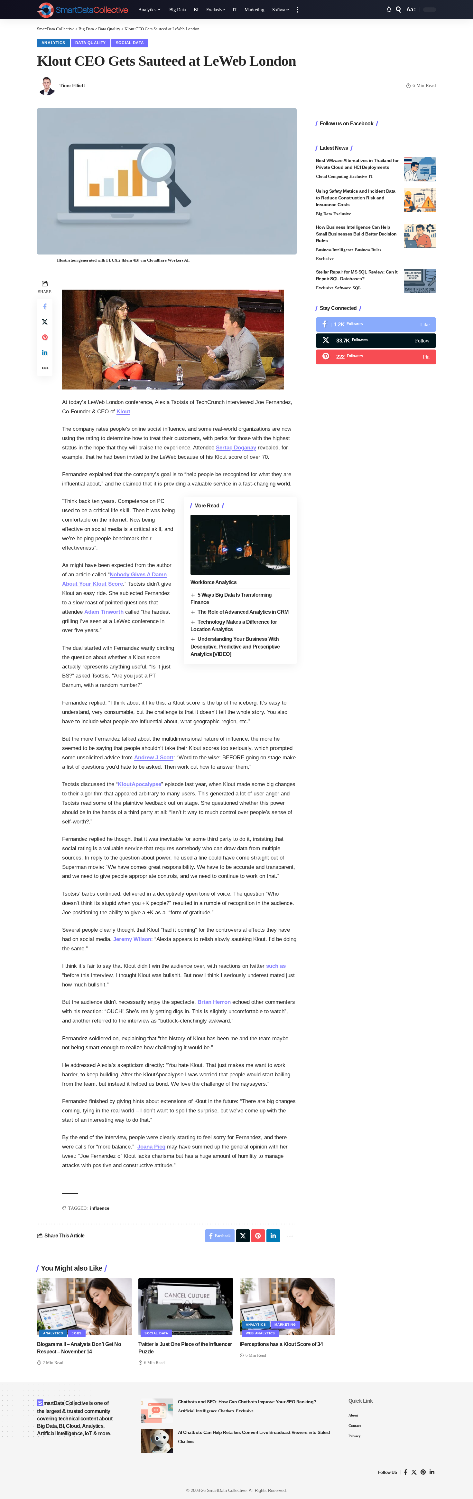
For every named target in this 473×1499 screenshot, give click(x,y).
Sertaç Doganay (236, 448)
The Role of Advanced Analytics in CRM (243, 612)
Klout (123, 411)
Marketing (285, 1324)
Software (343, 287)
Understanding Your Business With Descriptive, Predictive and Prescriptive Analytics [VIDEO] (235, 646)
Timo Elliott (72, 85)
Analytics (53, 43)
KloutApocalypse (139, 784)
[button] (297, 9)
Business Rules (368, 249)
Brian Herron (214, 1002)
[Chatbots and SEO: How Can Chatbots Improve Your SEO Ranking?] (157, 1410)
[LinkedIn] (432, 1472)
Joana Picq (151, 1147)
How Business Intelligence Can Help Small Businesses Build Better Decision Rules (356, 234)
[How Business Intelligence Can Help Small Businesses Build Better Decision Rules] (420, 236)
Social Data (130, 43)
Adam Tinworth (104, 612)
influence (99, 1208)
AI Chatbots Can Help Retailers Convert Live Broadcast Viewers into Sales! (254, 1432)
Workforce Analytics (213, 582)
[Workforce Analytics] (240, 545)
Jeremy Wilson (132, 939)
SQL (357, 287)
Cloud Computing (332, 176)
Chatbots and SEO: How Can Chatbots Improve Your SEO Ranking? (247, 1401)
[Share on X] (44, 322)
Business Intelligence (335, 249)
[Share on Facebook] (44, 306)
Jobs (77, 1333)
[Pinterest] (376, 357)
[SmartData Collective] (82, 9)
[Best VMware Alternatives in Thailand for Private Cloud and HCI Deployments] (420, 169)
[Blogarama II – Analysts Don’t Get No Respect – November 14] (84, 1306)
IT (371, 176)
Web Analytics (260, 1333)
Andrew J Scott (153, 757)
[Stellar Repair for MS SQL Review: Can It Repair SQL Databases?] (420, 281)
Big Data (324, 213)
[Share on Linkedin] (44, 352)
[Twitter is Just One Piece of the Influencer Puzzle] (185, 1306)
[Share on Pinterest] (44, 337)
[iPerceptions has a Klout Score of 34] (287, 1306)
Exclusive (358, 176)
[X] (376, 340)
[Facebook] (376, 324)
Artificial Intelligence (197, 1410)
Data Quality (90, 43)
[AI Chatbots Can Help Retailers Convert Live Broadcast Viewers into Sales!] (157, 1441)
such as (276, 966)
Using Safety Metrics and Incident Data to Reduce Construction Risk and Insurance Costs (355, 197)
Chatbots (226, 1410)
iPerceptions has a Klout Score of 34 (281, 1344)
